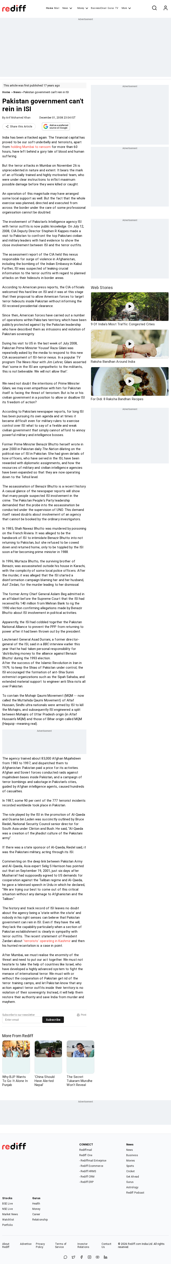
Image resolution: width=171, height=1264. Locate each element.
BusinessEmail (98, 8)
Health (36, 1203)
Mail (56, 8)
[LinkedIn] (105, 1257)
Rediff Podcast (135, 1192)
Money (80, 8)
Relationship (40, 1219)
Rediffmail (85, 1149)
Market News (10, 1214)
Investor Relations (83, 1245)
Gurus (111, 8)
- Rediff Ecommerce (91, 1166)
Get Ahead (132, 1176)
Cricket (130, 1171)
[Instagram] (89, 1257)
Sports (130, 1166)
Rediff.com (134, 1244)
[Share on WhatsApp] (65, 1257)
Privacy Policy (40, 1245)
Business (132, 1155)
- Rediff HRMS (87, 1171)
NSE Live (7, 1209)
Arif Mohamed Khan (18, 117)
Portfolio (7, 1225)
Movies (130, 1160)
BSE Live (7, 1203)
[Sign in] (165, 8)
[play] (129, 306)
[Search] (154, 8)
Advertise (26, 1244)
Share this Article (21, 126)
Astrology (132, 1187)
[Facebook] (81, 1257)
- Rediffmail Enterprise (92, 1160)
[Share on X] (73, 1257)
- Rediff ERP (86, 1182)
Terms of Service (60, 1245)
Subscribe (53, 1019)
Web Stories (102, 287)
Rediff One (85, 1155)
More (124, 8)
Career (36, 1214)
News (65, 8)
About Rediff (6, 1245)
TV (116, 8)
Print (83, 1014)
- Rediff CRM (86, 1176)
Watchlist (8, 1219)
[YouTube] (97, 1257)
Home (49, 8)
